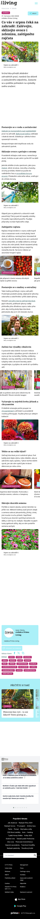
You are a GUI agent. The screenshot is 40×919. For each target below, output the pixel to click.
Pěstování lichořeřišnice (24, 842)
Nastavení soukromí (26, 892)
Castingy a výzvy (25, 871)
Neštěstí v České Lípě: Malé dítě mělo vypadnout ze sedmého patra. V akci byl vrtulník (19, 787)
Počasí (16, 829)
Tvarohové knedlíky (28, 845)
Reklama (7, 871)
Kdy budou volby (26, 829)
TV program (21, 826)
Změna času (31, 826)
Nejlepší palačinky (13, 848)
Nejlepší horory (9, 826)
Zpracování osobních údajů (26, 879)
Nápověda (23, 883)
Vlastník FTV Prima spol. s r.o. (10, 888)
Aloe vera (10, 842)
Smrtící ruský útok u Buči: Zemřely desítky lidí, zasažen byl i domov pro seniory (18, 797)
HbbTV (7, 875)
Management (24, 865)
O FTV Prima (8, 865)
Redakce (22, 886)
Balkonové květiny (23, 134)
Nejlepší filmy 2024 (25, 823)
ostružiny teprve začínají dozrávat (21, 301)
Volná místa (8, 868)
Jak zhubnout (12, 823)
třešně (4, 168)
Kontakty (22, 875)
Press (22, 868)
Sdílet (32, 14)
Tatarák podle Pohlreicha (25, 839)
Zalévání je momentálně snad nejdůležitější (19, 131)
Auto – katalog (27, 832)
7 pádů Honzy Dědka (15, 835)
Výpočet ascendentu (12, 845)
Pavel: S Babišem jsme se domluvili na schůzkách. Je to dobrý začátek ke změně (20, 776)
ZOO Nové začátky (13, 832)
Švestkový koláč (27, 848)
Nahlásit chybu (9, 892)
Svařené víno (10, 839)
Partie (10, 829)
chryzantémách (8, 411)
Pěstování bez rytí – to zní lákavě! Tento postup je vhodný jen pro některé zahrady (15, 713)
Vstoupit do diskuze (13, 648)
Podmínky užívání (10, 878)
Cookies (7, 883)
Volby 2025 (28, 835)
